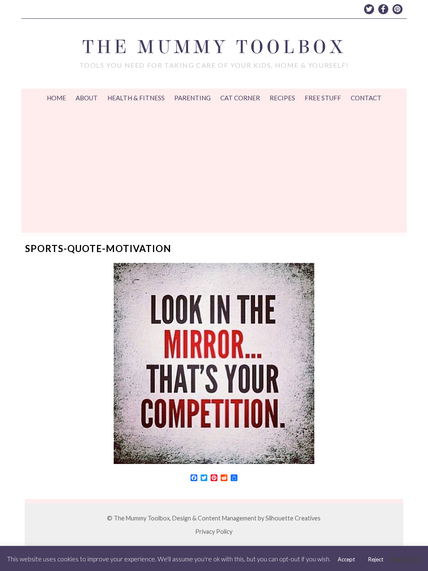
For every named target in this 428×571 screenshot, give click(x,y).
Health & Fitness (136, 98)
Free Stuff (323, 98)
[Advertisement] (214, 170)
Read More (405, 559)
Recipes (282, 98)
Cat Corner (240, 98)
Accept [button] (346, 559)
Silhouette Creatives (293, 518)
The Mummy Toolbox (214, 47)
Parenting (192, 98)
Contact (366, 98)
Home (56, 98)
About (87, 98)
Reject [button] (375, 559)
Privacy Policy (213, 531)
